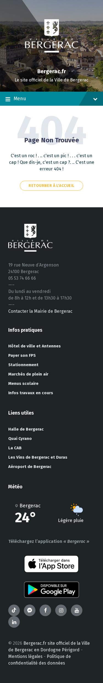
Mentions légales (25, 656)
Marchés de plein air (28, 374)
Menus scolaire (23, 383)
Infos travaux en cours (30, 392)
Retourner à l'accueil (51, 185)
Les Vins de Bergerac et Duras (37, 457)
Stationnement (23, 364)
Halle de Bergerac (26, 429)
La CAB (15, 447)
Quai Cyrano (20, 438)
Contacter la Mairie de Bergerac (40, 311)
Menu (20, 99)
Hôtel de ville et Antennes (34, 346)
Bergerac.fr (51, 71)
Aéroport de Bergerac (29, 466)
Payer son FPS (22, 355)
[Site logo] (51, 61)
